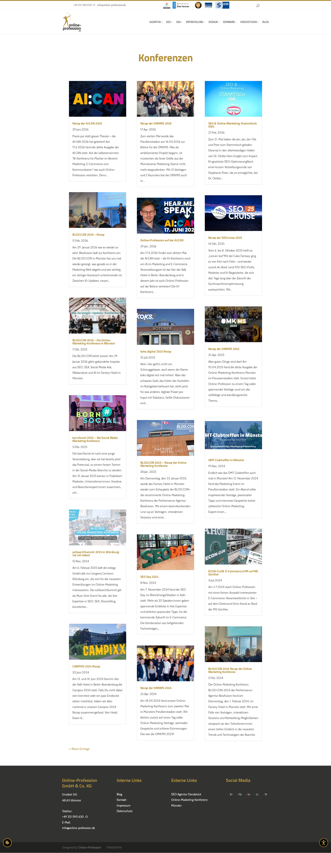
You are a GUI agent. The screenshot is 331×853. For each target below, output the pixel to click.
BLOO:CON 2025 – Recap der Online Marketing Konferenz (163, 464)
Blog (265, 22)
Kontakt (121, 800)
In (249, 794)
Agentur (155, 22)
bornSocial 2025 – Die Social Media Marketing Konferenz (95, 439)
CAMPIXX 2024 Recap (86, 666)
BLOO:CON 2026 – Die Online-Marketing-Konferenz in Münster (93, 342)
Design (213, 22)
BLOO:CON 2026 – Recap (88, 234)
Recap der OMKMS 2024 (156, 688)
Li (257, 794)
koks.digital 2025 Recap (155, 351)
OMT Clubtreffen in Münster (226, 460)
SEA (178, 22)
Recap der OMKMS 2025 (223, 348)
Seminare (229, 22)
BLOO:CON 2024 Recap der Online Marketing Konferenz (230, 670)
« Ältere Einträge (79, 749)
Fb (240, 794)
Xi (231, 794)
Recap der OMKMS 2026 (156, 123)
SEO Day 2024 (149, 576)
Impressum (124, 805)
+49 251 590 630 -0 (84, 5)
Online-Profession (89, 847)
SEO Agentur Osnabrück (186, 794)
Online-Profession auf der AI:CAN (161, 240)
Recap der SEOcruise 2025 (225, 237)
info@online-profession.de (111, 5)
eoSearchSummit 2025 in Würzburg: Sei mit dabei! (95, 553)
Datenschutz (125, 811)
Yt (266, 794)
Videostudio (248, 22)
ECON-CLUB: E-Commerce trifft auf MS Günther (233, 573)
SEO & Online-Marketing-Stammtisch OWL (232, 125)
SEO (168, 22)
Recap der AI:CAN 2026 (87, 123)
